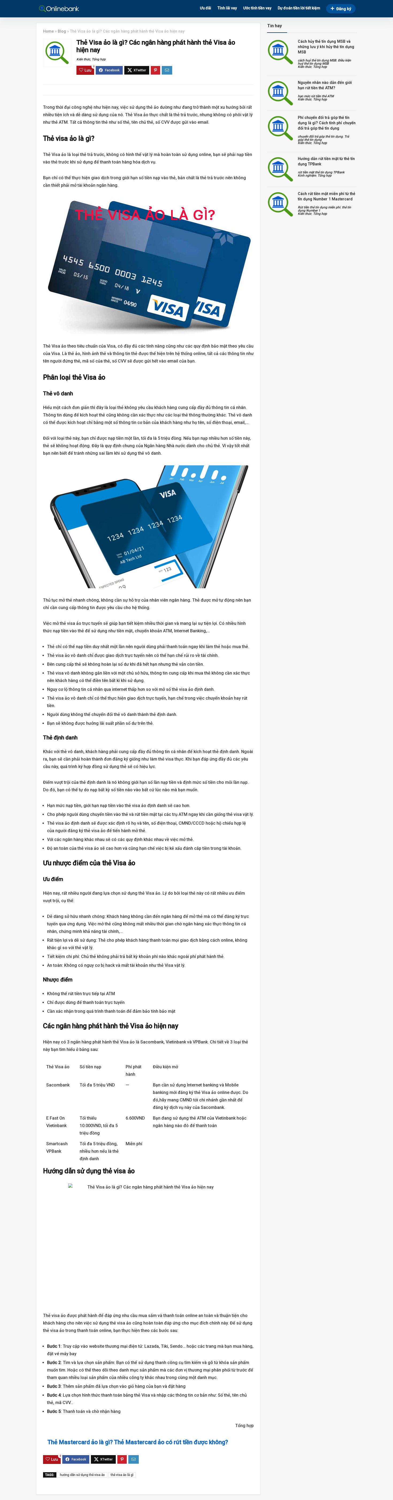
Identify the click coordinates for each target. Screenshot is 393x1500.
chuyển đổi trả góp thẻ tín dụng (320, 136)
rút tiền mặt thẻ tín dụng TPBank (321, 172)
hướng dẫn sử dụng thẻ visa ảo (82, 1475)
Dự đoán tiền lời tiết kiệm (299, 8)
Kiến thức (83, 59)
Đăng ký (343, 8)
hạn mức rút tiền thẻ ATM (316, 96)
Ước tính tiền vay (257, 8)
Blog (62, 31)
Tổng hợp (99, 59)
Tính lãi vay (227, 8)
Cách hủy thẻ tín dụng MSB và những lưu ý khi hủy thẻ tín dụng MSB (326, 46)
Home (48, 31)
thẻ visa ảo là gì (122, 1475)
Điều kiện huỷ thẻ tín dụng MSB (324, 62)
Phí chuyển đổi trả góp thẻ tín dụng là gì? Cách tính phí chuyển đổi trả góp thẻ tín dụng (327, 122)
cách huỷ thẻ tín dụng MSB (317, 60)
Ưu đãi (205, 8)
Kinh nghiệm (307, 175)
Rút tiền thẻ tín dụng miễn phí (319, 207)
